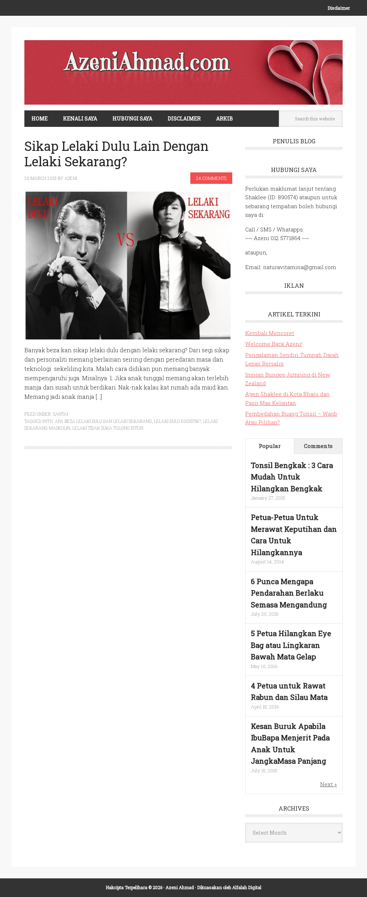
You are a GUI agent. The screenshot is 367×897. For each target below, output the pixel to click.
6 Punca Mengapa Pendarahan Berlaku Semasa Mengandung (289, 593)
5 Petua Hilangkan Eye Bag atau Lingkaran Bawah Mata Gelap (291, 645)
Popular (270, 445)
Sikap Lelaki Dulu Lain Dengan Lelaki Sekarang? (116, 153)
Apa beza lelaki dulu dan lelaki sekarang (103, 421)
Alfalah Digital (246, 887)
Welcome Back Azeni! (273, 343)
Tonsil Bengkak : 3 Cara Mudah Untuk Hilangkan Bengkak (292, 477)
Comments (318, 445)
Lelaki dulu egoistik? (177, 421)
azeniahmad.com (183, 72)
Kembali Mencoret (269, 333)
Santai (60, 414)
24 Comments (211, 178)
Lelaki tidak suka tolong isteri (107, 428)
